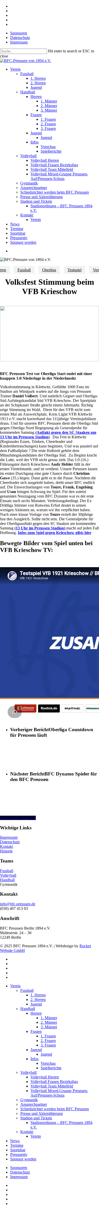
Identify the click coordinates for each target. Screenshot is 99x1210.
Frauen (36, 1031)
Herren (36, 1013)
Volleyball (8, 875)
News (15, 1141)
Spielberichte (51, 1068)
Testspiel (74, 270)
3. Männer (49, 1027)
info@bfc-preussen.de (17, 904)
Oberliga (49, 270)
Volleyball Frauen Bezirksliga (54, 1081)
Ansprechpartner (33, 1104)
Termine (16, 1145)
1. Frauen (48, 1036)
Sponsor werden (23, 1159)
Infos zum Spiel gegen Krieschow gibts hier (54, 532)
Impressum (9, 837)
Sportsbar (17, 1150)
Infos (34, 1059)
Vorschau (48, 1063)
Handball (7, 880)
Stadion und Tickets (36, 1118)
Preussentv (18, 1154)
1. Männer (49, 1018)
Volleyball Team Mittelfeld (51, 1086)
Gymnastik (29, 1100)
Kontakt (6, 846)
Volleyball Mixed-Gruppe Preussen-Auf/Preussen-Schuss (59, 1093)
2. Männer (49, 1022)
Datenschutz (10, 842)
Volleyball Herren (44, 1077)
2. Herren (38, 999)
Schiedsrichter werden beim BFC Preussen (54, 1109)
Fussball (24, 270)
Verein (15, 986)
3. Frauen (48, 1045)
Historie (6, 851)
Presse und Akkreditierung (41, 1113)
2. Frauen (48, 1040)
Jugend (36, 1004)
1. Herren (38, 995)
